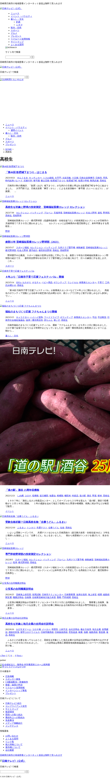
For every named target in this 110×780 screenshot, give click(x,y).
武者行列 (28, 180)
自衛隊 (28, 597)
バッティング (36, 213)
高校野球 (17, 215)
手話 (94, 317)
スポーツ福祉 (22, 247)
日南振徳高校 (61, 632)
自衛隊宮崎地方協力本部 (44, 597)
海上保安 (92, 594)
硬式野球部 (10, 250)
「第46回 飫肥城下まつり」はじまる (26, 172)
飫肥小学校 (83, 180)
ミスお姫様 (48, 178)
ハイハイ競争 (36, 317)
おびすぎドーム (23, 629)
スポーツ (9, 141)
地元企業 (96, 629)
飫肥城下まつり (57, 180)
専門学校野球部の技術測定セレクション (28, 554)
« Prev (3, 655)
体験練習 (80, 247)
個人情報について (14, 744)
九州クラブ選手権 (66, 247)
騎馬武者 (94, 180)
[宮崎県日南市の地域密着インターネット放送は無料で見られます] (11, 8)
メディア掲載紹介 (14, 723)
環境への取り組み (14, 714)
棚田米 (67, 495)
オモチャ (36, 282)
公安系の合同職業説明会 (19, 588)
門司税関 (66, 597)
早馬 (105, 178)
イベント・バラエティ (16, 127)
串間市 (55, 629)
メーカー (46, 629)
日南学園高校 (47, 632)
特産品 (75, 495)
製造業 (102, 632)
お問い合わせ (11, 736)
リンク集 (9, 741)
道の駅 (82, 495)
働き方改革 (85, 629)
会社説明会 (74, 629)
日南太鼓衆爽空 (86, 178)
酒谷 (89, 495)
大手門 (58, 178)
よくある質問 (11, 739)
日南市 (99, 178)
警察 (59, 597)
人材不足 (63, 629)
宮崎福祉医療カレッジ (74, 213)
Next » (20, 655)
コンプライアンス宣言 (16, 706)
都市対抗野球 (45, 250)
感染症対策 (14, 632)
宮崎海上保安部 (23, 594)
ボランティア (60, 282)
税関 (100, 594)
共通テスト (41, 527)
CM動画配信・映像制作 (16, 682)
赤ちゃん (48, 320)
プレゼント (10, 144)
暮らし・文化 (11, 133)
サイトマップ (11, 709)
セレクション (22, 213)
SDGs (18, 282)
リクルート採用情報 (15, 687)
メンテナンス (11, 726)
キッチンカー (35, 178)
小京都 (75, 178)
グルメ (8, 139)
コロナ (28, 495)
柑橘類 (60, 495)
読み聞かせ (10, 285)
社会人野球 (91, 213)
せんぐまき (22, 178)
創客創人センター (87, 282)
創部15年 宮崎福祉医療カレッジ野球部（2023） (32, 241)
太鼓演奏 (66, 178)
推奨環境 (9, 712)
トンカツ (31, 527)
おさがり (26, 282)
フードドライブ (51, 317)
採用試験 (36, 594)
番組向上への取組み (15, 717)
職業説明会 (18, 597)
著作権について (12, 747)
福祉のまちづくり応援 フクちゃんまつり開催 (31, 311)
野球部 (106, 213)
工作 (107, 282)
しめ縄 (20, 495)
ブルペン (48, 213)
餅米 (100, 495)
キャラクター (22, 317)
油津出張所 (81, 594)
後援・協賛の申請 (14, 685)
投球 (15, 562)
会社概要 (9, 750)
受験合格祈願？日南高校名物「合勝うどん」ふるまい (36, 522)
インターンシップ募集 (16, 690)
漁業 (86, 632)
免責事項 (9, 720)
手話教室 (102, 317)
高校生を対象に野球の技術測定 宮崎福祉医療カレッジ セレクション (45, 207)
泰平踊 (36, 180)
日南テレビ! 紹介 (13, 703)
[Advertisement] (55, 101)
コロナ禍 (36, 629)
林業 (80, 632)
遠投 (100, 213)
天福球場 (58, 213)
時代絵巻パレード (14, 180)
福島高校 (93, 632)
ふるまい (21, 527)
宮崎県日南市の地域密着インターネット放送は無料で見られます (31, 755)
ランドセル (72, 282)
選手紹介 (33, 250)
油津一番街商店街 (34, 320)
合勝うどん (53, 527)
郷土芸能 (45, 180)
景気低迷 (73, 632)
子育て (101, 282)
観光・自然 (16, 136)
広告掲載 (9, 676)
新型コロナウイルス (30, 632)
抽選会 (52, 495)
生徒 (62, 527)
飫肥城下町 (72, 180)
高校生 (103, 180)
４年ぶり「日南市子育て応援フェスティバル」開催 (34, 276)
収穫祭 (35, 495)
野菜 (94, 495)
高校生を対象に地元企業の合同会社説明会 (29, 623)
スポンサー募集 (12, 679)
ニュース (9, 124)
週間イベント (17, 130)
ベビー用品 (47, 282)
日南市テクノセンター (52, 594)
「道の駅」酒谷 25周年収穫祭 (22, 490)
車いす (57, 320)
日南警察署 (69, 594)
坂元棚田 (44, 495)
